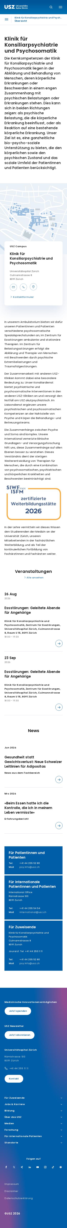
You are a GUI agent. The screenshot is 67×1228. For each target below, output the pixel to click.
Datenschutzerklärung (18, 1198)
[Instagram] (45, 1167)
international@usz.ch (32, 912)
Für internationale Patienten (23, 1136)
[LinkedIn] (30, 1167)
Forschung (11, 1130)
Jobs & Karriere (14, 1104)
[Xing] (22, 1167)
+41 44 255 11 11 (18, 1068)
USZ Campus (18, 246)
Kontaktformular (23, 297)
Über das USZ (13, 1117)
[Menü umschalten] (60, 7)
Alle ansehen (35, 577)
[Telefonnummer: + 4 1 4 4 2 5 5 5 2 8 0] (23, 287)
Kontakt (14, 1078)
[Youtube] (37, 1167)
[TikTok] (53, 1167)
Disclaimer (11, 1191)
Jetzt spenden (18, 1011)
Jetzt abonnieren (19, 1035)
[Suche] (51, 7)
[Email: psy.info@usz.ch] (13, 287)
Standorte (11, 1142)
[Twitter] (14, 1167)
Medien (9, 1123)
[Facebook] (6, 1167)
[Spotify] (60, 1167)
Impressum (11, 1184)
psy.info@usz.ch (29, 867)
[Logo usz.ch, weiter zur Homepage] (16, 7)
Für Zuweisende (14, 1098)
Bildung (9, 1110)
